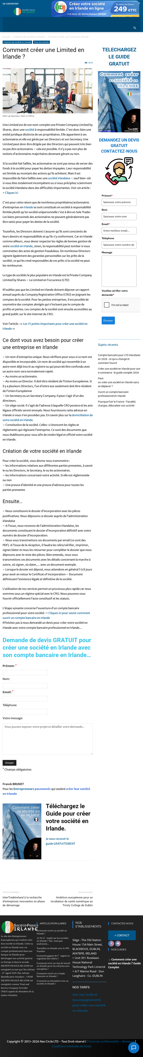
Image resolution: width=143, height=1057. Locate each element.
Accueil (6, 36)
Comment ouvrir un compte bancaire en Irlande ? (51, 975)
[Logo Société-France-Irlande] (30, 11)
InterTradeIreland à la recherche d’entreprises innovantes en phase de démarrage (24, 901)
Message (107, 252)
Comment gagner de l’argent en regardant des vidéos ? (53, 957)
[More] (41, 875)
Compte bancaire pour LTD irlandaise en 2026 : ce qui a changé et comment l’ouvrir (119, 359)
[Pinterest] (23, 875)
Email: (8, 692)
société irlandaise (59, 178)
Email (106, 224)
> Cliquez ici (10, 192)
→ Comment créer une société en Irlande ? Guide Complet (124, 963)
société (29, 129)
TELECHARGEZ (119, 50)
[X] (15, 875)
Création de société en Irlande (29, 36)
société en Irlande (21, 246)
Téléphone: (10, 705)
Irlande (28, 207)
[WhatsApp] (32, 875)
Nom (104, 209)
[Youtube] (118, 943)
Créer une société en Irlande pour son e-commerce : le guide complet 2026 (119, 370)
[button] (135, 28)
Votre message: (13, 718)
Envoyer (108, 320)
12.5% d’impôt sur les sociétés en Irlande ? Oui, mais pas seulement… (52, 940)
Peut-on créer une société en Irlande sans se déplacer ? (118, 382)
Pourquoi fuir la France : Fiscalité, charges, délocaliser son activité (117, 403)
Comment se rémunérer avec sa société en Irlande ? (52, 982)
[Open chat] (133, 1047)
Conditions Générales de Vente (71, 1046)
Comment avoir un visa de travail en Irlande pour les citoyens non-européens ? (53, 966)
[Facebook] (6, 875)
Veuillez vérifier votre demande (115, 292)
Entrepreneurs (23, 789)
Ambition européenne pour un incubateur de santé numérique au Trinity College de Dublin (72, 901)
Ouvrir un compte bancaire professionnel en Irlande (113, 393)
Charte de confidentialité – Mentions (110, 1041)
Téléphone (108, 238)
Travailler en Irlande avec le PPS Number (53, 949)
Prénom (107, 195)
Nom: (6, 679)
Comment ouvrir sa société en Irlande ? (52, 932)
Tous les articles (41, 42)
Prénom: (10, 666)
